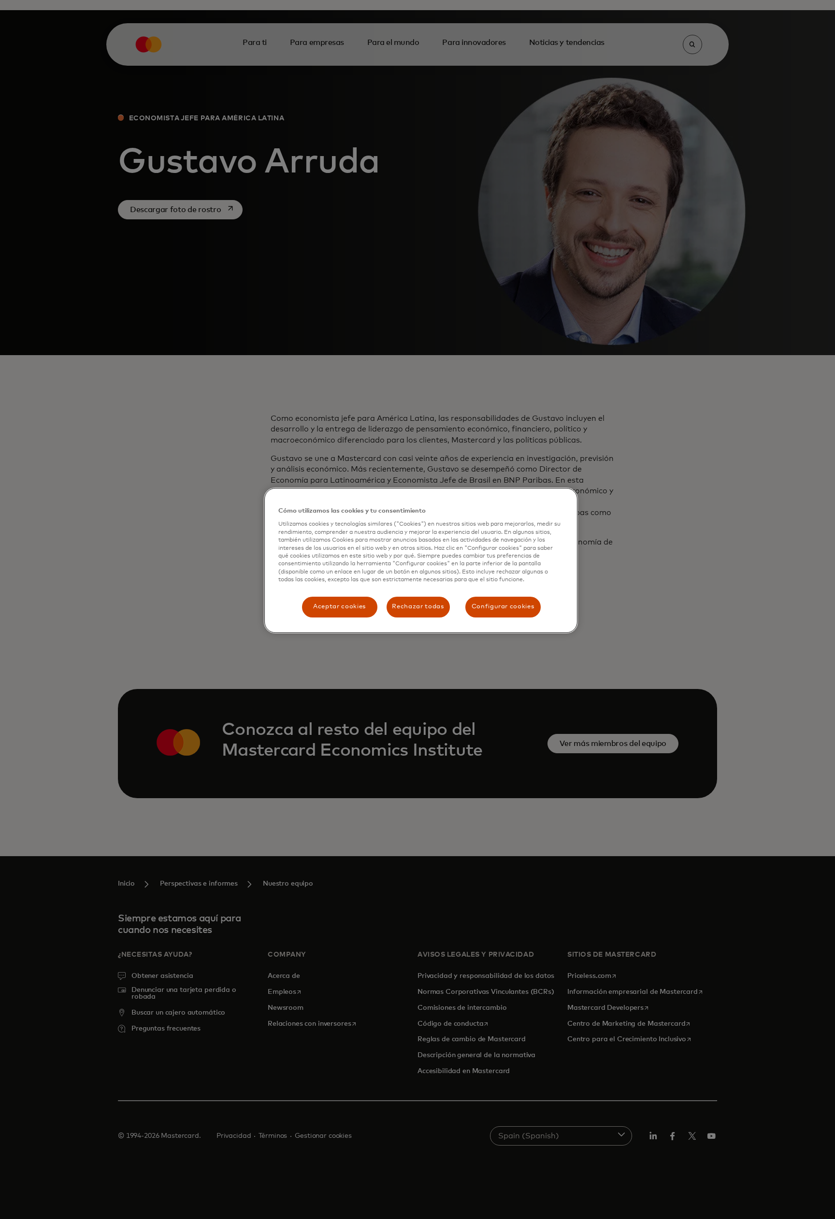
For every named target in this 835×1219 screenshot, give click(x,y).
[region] (421, 560)
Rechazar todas (418, 606)
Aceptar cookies (339, 606)
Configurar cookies (503, 606)
